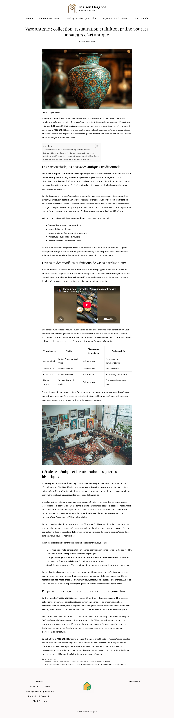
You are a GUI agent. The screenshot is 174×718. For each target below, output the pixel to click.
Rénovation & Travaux (49, 18)
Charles (92, 41)
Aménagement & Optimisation (81, 18)
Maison (29, 18)
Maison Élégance (92, 7)
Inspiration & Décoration (114, 18)
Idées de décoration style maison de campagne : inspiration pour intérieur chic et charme (77, 662)
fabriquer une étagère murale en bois (59, 251)
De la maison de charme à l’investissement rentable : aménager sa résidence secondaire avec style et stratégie (85, 664)
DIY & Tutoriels (140, 18)
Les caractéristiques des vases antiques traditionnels (67, 149)
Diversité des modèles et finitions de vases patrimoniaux (69, 153)
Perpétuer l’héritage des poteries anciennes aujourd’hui (68, 159)
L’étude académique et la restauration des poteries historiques (72, 156)
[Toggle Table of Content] (96, 146)
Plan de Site (134, 681)
